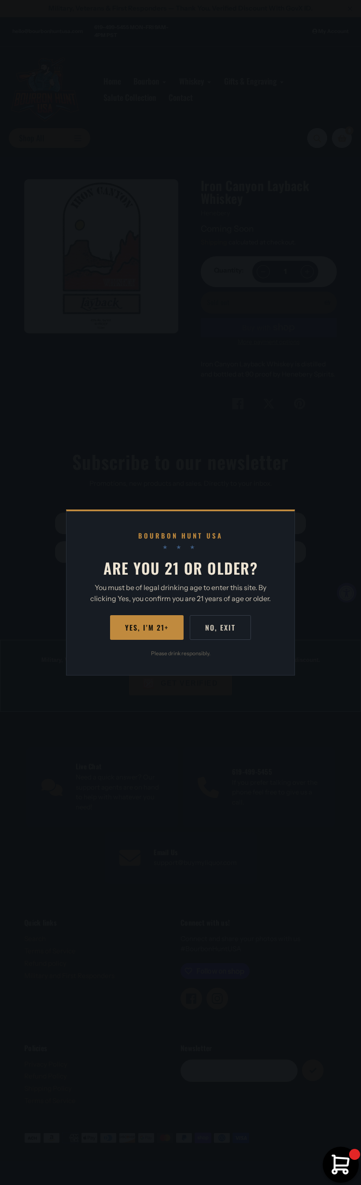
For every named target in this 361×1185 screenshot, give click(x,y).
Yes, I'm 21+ (147, 627)
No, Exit (220, 627)
